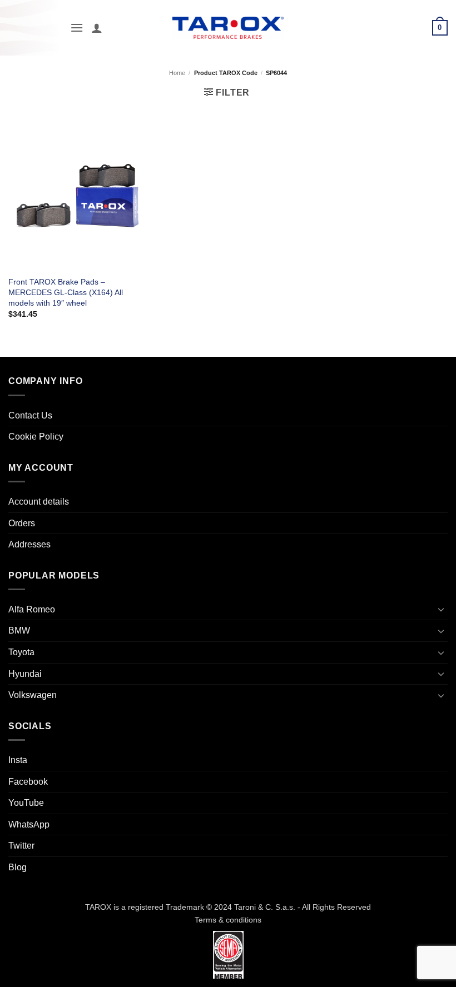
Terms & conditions (228, 919)
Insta (17, 760)
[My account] (96, 28)
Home (177, 72)
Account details (38, 501)
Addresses (29, 544)
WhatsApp (28, 824)
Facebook (28, 781)
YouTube (26, 802)
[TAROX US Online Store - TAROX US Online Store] (228, 27)
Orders (21, 523)
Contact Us (30, 415)
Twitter (21, 845)
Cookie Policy (35, 436)
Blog (17, 867)
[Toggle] (441, 609)
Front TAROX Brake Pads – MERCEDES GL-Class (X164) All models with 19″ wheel (65, 292)
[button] (76, 27)
